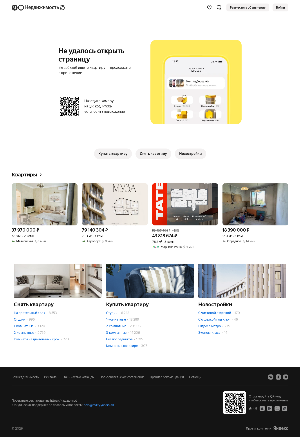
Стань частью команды (78, 377)
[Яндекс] (280, 428)
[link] (280, 7)
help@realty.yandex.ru (99, 405)
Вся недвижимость (25, 377)
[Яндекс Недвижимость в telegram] (285, 377)
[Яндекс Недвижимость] (38, 7)
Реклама (50, 377)
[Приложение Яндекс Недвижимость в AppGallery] (277, 408)
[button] (219, 7)
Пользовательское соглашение (122, 377)
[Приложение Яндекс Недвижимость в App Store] (262, 408)
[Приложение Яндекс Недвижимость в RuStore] (284, 408)
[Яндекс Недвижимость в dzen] (278, 377)
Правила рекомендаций (167, 377)
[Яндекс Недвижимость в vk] (270, 377)
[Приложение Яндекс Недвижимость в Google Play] (269, 408)
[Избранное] (209, 7)
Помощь (195, 377)
